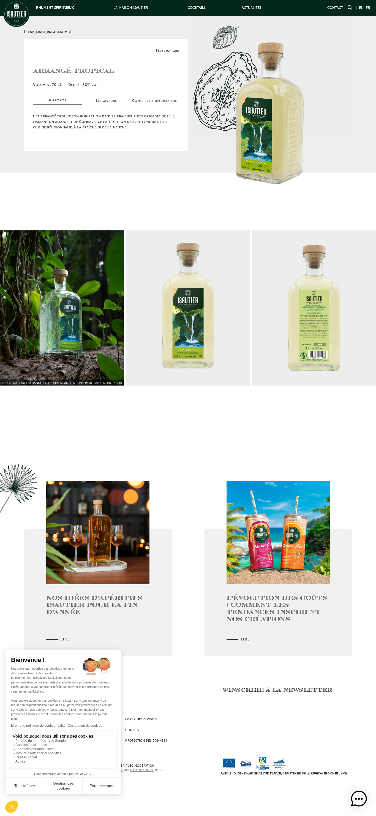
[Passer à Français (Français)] (368, 8)
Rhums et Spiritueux (55, 8)
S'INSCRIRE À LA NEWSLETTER (277, 689)
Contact (335, 8)
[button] (359, 799)
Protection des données (146, 741)
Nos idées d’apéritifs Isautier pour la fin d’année (94, 604)
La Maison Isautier (130, 8)
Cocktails (197, 8)
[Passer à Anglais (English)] (361, 8)
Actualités (251, 8)
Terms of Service (142, 770)
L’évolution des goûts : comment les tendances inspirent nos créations (277, 608)
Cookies (132, 730)
